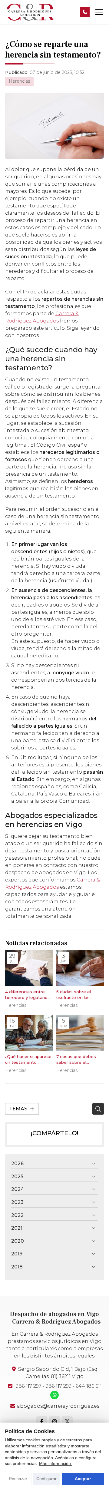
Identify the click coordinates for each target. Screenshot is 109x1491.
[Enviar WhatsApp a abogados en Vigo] (54, 1395)
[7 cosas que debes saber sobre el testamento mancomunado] (80, 1033)
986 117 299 (58, 1386)
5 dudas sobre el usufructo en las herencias (73, 994)
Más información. (55, 1463)
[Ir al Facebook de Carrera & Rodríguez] (41, 1421)
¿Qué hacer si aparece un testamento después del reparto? (28, 1059)
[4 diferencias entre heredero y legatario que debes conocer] (29, 968)
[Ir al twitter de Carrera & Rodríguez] (67, 1421)
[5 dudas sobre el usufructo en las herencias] (80, 968)
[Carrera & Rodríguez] (29, 12)
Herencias (19, 81)
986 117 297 (28, 1386)
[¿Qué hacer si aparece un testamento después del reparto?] (29, 1033)
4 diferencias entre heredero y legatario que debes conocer (26, 994)
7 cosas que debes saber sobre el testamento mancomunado (76, 1059)
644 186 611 (89, 1386)
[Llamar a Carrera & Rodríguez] (85, 12)
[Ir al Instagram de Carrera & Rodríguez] (54, 1421)
